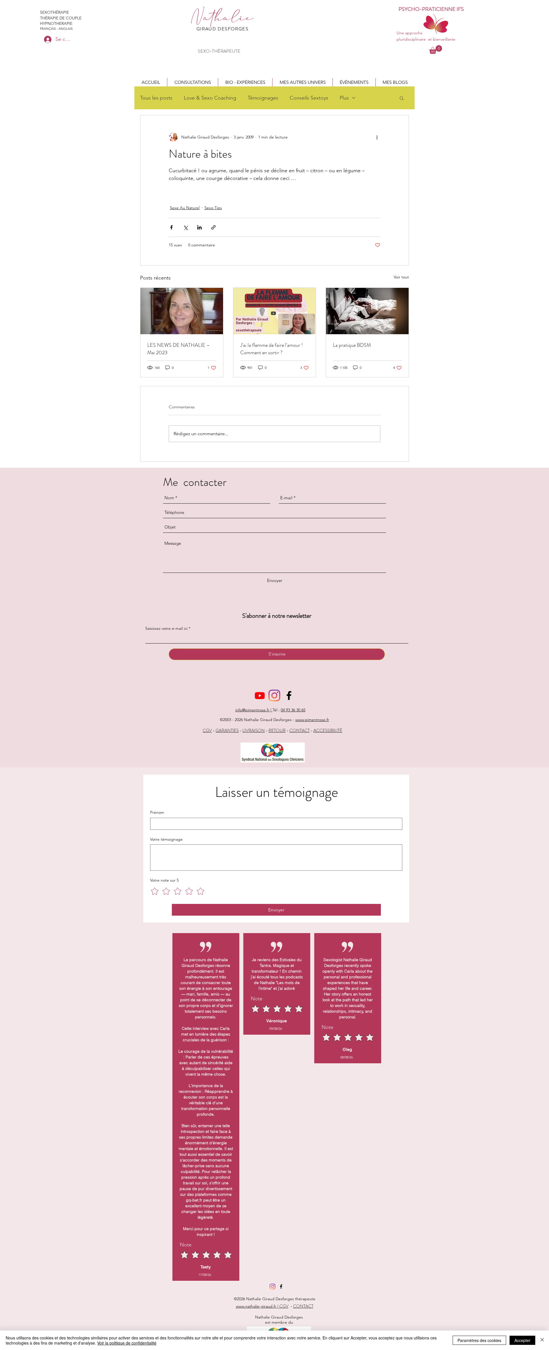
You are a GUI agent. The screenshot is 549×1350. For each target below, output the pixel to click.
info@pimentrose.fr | (253, 709)
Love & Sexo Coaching (210, 98)
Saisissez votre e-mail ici (166, 628)
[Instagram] (274, 695)
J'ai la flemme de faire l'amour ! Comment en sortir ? (271, 348)
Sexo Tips (213, 207)
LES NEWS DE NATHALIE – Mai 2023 (178, 348)
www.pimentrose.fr (312, 719)
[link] (435, 49)
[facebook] (289, 695)
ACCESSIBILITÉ (327, 730)
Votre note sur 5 (164, 880)
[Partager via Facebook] (171, 227)
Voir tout (401, 277)
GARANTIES (227, 730)
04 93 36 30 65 (293, 709)
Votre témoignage (166, 839)
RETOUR (277, 730)
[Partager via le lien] (213, 227)
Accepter (522, 1340)
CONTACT (299, 730)
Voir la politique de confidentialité (126, 1343)
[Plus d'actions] (376, 137)
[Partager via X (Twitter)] (185, 227)
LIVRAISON (253, 730)
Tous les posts (156, 98)
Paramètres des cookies (479, 1340)
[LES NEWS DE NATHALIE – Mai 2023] (181, 311)
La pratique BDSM (352, 345)
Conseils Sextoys (309, 98)
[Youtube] (260, 695)
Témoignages (263, 98)
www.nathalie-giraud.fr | (257, 1306)
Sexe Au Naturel (185, 207)
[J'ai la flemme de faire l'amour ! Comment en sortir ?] (274, 311)
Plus (344, 98)
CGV (207, 730)
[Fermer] (542, 1340)
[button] (192, 82)
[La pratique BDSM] (367, 311)
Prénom (157, 812)
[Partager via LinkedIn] (199, 227)
